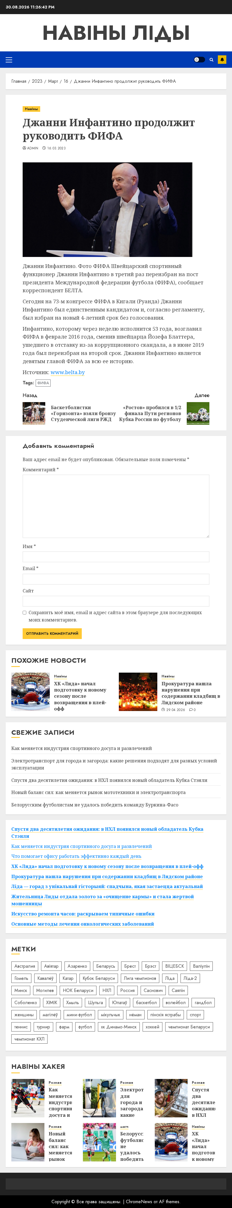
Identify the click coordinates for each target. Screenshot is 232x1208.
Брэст (150, 966)
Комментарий (41, 469)
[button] (9, 59)
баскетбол (146, 1002)
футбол (85, 1027)
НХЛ (106, 990)
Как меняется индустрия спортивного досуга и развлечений (81, 748)
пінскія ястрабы (166, 1014)
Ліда (170, 978)
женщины (24, 1014)
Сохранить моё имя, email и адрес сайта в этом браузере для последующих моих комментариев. (115, 616)
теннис (21, 1027)
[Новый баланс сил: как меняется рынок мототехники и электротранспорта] (27, 1142)
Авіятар (51, 966)
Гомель (21, 978)
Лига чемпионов (140, 978)
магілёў (50, 1014)
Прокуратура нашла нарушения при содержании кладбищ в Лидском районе (191, 693)
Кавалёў (45, 978)
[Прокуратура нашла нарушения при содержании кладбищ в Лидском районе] (138, 692)
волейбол (176, 1002)
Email (30, 568)
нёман (135, 1014)
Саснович (153, 990)
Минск (20, 990)
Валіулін (201, 966)
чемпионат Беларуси (189, 1027)
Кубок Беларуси (99, 978)
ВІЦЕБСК (174, 966)
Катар (68, 978)
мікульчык (110, 1014)
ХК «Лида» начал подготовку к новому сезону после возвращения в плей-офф (80, 696)
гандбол (203, 1002)
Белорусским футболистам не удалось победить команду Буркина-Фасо (94, 805)
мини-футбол (79, 1014)
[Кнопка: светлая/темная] (199, 59)
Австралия (24, 966)
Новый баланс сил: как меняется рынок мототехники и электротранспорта (98, 792)
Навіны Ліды (116, 32)
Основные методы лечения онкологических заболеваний (82, 924)
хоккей (152, 1027)
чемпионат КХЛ (29, 1039)
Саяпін (178, 990)
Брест (130, 966)
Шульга (95, 1002)
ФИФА (43, 383)
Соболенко (25, 1002)
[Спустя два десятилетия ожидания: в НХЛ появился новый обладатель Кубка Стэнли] (171, 1098)
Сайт (28, 591)
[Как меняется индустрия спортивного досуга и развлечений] (27, 1098)
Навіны (31, 109)
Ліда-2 (190, 978)
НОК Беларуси (78, 990)
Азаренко (77, 966)
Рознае (55, 1082)
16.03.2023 (56, 148)
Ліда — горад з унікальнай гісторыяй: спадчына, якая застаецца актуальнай (107, 886)
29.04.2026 (175, 710)
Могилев (45, 990)
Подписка (222, 59)
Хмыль (72, 1002)
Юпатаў (119, 1002)
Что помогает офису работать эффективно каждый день (76, 856)
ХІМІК (51, 1002)
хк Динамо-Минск (119, 1027)
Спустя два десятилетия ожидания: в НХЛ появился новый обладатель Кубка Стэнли (109, 780)
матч (124, 1126)
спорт (195, 1014)
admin (32, 148)
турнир (43, 1027)
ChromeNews (139, 1201)
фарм (64, 1027)
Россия (127, 990)
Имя (29, 546)
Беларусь (105, 966)
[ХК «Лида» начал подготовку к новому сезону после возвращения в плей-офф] (30, 692)
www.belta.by (68, 372)
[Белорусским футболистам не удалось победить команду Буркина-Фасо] (99, 1142)
